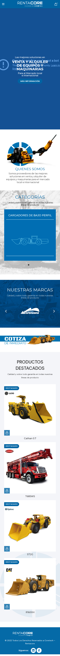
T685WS (30, 496)
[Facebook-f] (39, 650)
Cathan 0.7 (30, 438)
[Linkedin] (33, 650)
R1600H (30, 612)
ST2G (30, 554)
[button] (6, 311)
